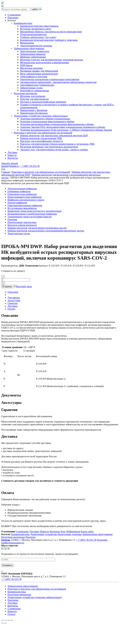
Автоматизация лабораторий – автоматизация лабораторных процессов (58, 82)
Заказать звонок (9, 163)
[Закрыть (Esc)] (2, 620)
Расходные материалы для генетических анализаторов (49, 146)
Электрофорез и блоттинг (34, 76)
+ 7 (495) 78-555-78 (29, 166)
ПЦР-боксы (26, 65)
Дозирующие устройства (43, 534)
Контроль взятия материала (22, 225)
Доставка (12, 152)
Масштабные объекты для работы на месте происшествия (51, 31)
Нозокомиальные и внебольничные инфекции (32, 213)
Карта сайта (87, 531)
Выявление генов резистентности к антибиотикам (34, 211)
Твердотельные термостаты (34, 51)
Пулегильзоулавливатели (33, 34)
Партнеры (13, 17)
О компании (14, 14)
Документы (14, 297)
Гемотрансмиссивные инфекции (25, 205)
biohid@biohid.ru (10, 166)
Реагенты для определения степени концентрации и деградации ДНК (57, 144)
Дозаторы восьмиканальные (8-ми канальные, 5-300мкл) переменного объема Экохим (66, 130)
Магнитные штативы (31, 68)
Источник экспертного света (35, 28)
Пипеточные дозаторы (70, 534)
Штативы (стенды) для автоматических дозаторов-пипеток (51, 59)
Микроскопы (27, 43)
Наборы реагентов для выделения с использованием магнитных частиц (46, 230)
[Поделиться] (5, 620)
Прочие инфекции (17, 202)
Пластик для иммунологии (34, 99)
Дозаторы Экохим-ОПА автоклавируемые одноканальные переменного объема (62, 127)
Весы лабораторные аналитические (39, 73)
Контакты (13, 158)
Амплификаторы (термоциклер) (37, 85)
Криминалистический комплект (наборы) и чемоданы (49, 40)
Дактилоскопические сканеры (36, 45)
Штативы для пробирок (32, 96)
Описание (13, 292)
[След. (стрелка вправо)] (5, 623)
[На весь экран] (9, 620)
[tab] (63, 292)
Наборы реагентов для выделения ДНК (41, 138)
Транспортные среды (19, 233)
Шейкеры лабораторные (33, 57)
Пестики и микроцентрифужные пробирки (43, 101)
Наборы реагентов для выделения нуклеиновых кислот (37, 228)
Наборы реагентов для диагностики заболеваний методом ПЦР (54, 135)
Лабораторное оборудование (29, 48)
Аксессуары (14, 300)
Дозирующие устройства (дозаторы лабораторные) (41, 116)
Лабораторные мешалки (33, 54)
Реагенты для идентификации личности (41, 141)
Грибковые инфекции (19, 191)
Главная (5, 172)
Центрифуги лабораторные (34, 90)
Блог (63, 531)
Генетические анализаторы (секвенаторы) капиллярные (49, 79)
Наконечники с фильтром (33, 110)
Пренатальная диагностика (22, 222)
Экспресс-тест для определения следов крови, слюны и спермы (54, 149)
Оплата (11, 309)
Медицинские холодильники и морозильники (44, 62)
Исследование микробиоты (22, 208)
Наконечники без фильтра (34, 113)
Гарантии (13, 303)
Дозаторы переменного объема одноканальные (45, 118)
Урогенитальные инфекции (22, 188)
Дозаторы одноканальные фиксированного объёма (47, 121)
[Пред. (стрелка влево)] (2, 623)
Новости (12, 155)
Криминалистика (23, 23)
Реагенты (30, 537)
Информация (73, 531)
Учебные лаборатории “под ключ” (38, 37)
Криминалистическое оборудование (39, 26)
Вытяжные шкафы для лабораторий (39, 71)
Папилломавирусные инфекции (25, 197)
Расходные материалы (25, 93)
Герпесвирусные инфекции (22, 194)
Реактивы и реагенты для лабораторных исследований (43, 132)
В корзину (7, 286)
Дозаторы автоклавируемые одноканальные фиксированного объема (57, 124)
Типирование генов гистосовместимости (30, 216)
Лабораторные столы (31, 87)
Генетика (12, 219)
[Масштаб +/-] (12, 620)
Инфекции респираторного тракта (26, 199)
